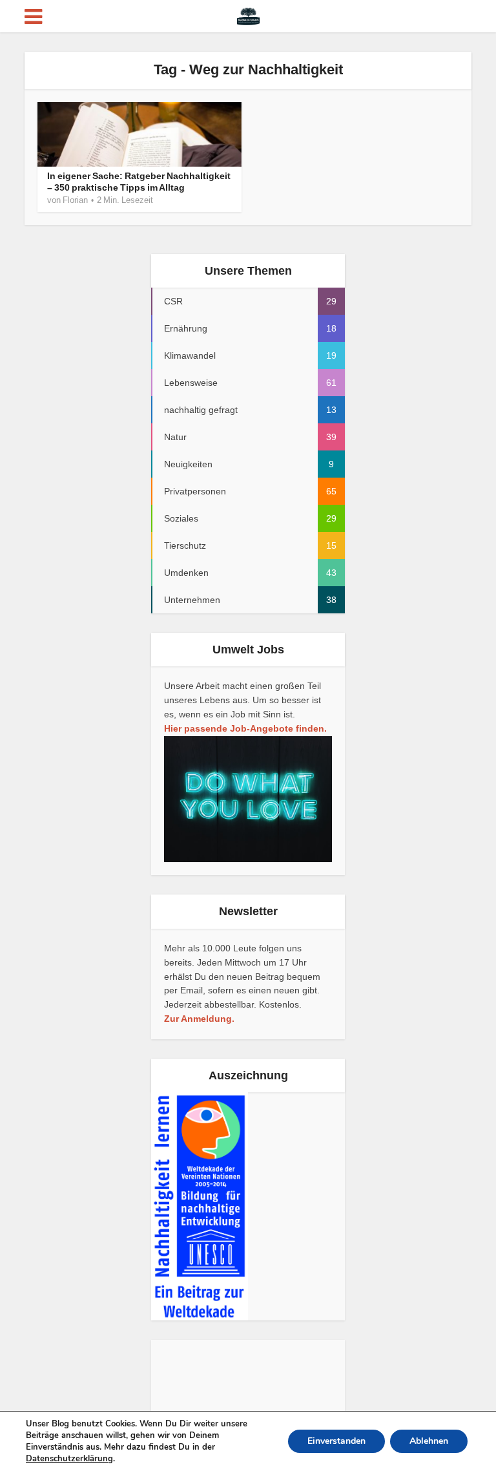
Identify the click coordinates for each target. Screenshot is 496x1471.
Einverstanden (336, 1441)
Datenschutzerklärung (69, 1459)
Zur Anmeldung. (199, 1018)
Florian (75, 200)
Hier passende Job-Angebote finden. (245, 728)
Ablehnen (428, 1441)
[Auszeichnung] (199, 1206)
